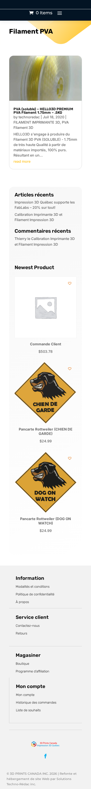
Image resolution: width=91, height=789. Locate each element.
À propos (22, 602)
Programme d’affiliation (32, 671)
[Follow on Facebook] (45, 756)
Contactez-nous (28, 626)
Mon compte (25, 695)
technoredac (29, 117)
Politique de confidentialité (35, 594)
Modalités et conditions (32, 587)
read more (21, 161)
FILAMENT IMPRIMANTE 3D (36, 122)
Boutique (22, 664)
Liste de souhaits (28, 710)
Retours (21, 633)
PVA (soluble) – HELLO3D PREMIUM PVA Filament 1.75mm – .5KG (43, 111)
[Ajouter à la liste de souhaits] (70, 283)
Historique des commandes (36, 702)
